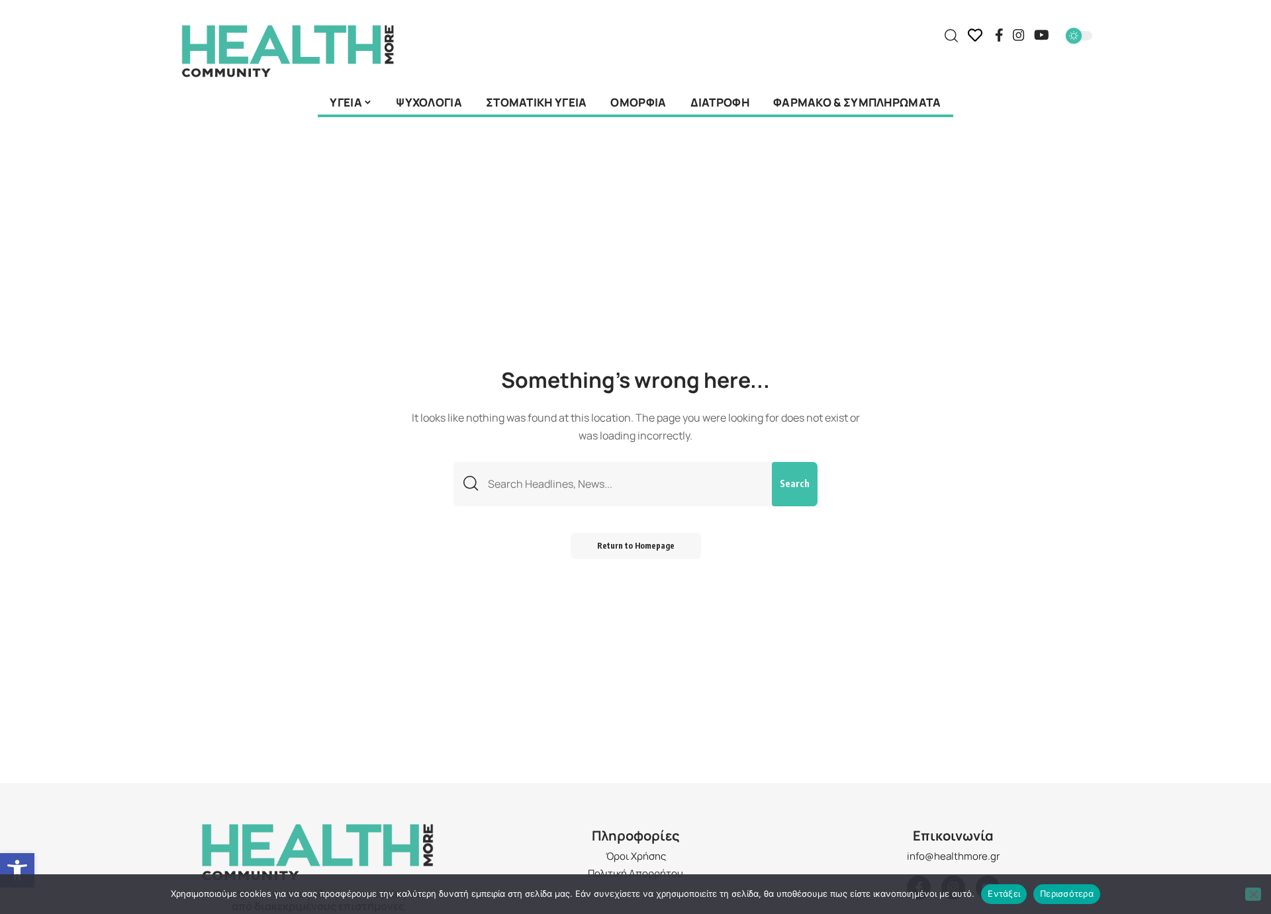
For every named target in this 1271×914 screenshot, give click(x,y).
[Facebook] (999, 35)
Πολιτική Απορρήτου (635, 873)
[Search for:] (625, 484)
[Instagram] (1019, 35)
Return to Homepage (636, 546)
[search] (951, 35)
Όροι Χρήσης (636, 856)
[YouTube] (1042, 35)
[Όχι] (1253, 894)
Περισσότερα (1067, 893)
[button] (17, 870)
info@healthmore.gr (953, 856)
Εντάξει (1004, 893)
